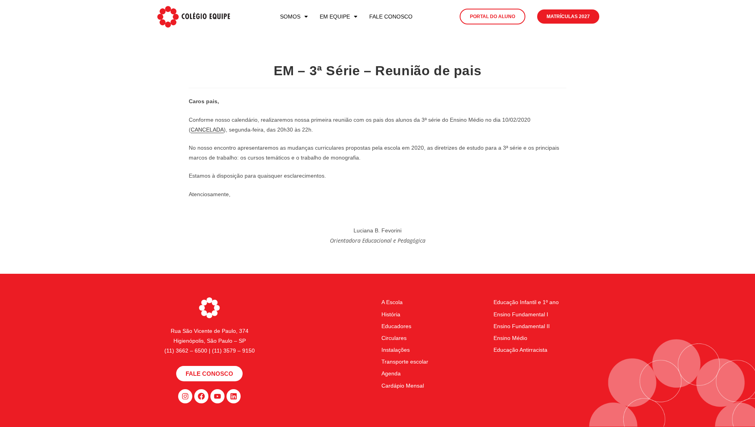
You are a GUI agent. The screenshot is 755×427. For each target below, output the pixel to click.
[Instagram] (185, 396)
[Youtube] (217, 396)
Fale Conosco (390, 16)
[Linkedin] (233, 396)
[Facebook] (201, 396)
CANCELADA (207, 129)
